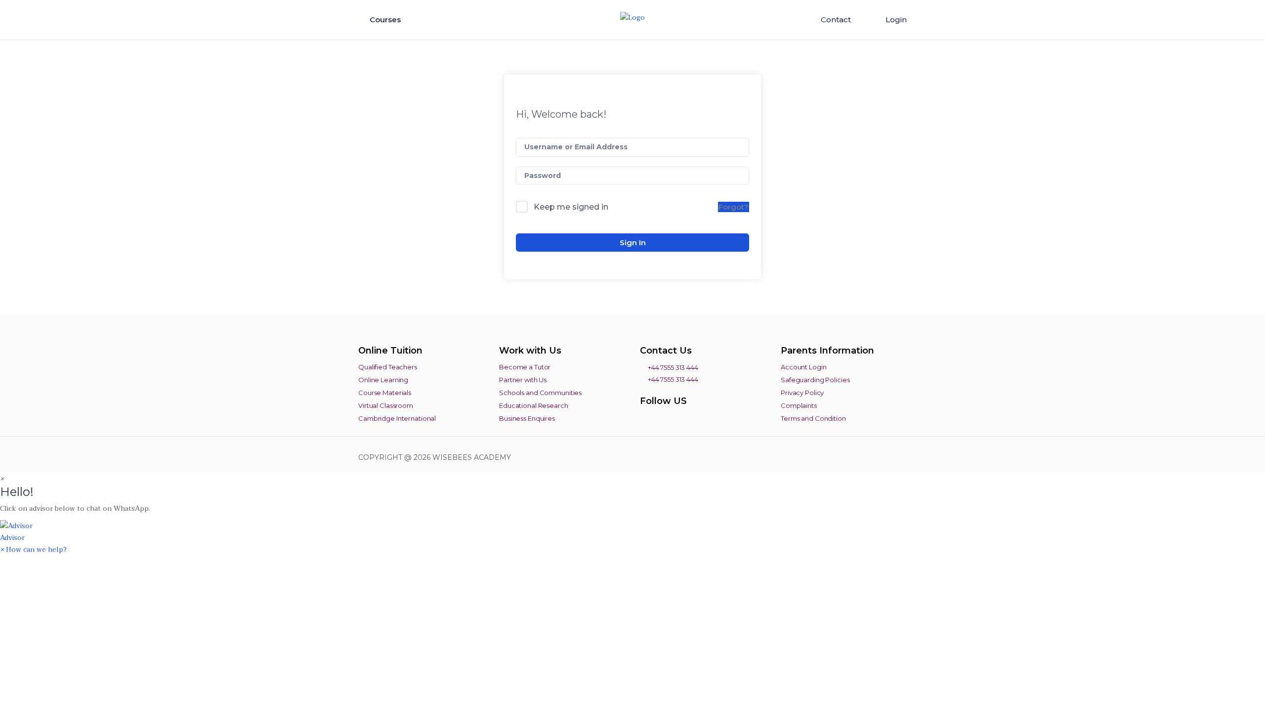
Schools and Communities (540, 393)
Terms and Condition (813, 418)
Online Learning (383, 380)
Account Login (803, 367)
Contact (836, 19)
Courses (386, 19)
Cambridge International (397, 418)
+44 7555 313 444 (672, 367)
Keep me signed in (571, 207)
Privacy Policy (802, 393)
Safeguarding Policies (815, 380)
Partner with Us (523, 380)
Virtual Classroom (385, 405)
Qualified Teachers (387, 367)
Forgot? (733, 207)
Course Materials (384, 393)
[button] (632, 532)
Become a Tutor (524, 367)
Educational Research (533, 405)
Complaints (799, 405)
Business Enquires (527, 418)
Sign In (633, 242)
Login (896, 19)
